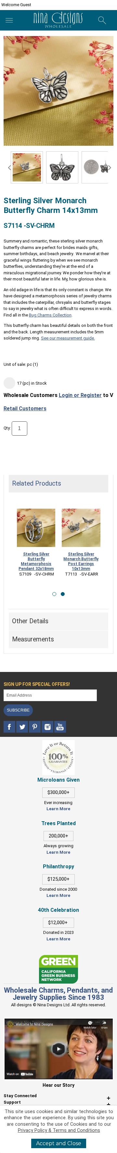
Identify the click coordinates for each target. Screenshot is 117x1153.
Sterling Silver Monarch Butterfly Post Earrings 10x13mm (80, 561)
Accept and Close (58, 1143)
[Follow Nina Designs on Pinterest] (35, 727)
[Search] (102, 20)
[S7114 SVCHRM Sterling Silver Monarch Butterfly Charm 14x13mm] (27, 167)
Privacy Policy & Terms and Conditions (59, 1130)
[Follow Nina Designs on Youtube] (60, 727)
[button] (54, 594)
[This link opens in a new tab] (58, 958)
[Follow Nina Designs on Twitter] (22, 727)
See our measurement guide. (68, 338)
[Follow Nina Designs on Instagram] (48, 727)
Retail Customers (25, 408)
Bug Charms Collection (50, 315)
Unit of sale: (15, 364)
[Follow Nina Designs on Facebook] (10, 727)
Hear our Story (58, 1085)
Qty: (7, 428)
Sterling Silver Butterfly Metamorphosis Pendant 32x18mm (36, 561)
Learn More (58, 808)
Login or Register (80, 395)
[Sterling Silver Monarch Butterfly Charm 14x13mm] (62, 167)
